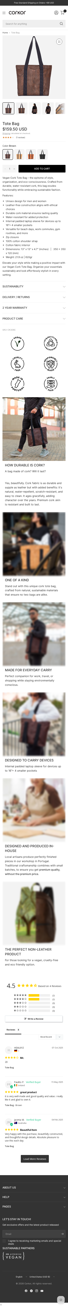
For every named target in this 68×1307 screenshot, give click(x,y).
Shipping (6, 133)
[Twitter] (31, 1290)
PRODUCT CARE (12, 318)
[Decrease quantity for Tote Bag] (5, 169)
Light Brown (19, 155)
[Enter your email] (62, 1234)
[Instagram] (36, 1290)
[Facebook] (26, 1290)
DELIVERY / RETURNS (16, 297)
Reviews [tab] (11, 1029)
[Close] (1, 1304)
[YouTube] (42, 1290)
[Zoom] (59, 42)
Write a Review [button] (35, 1018)
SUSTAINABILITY (12, 286)
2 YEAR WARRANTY (14, 307)
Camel (31, 155)
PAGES (6, 1206)
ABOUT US (9, 1187)
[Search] (61, 24)
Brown (8, 155)
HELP (5, 1197)
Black (42, 155)
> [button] (35, 1159)
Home (5, 33)
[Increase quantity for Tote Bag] (14, 169)
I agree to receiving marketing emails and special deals (34, 1242)
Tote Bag (9, 1067)
